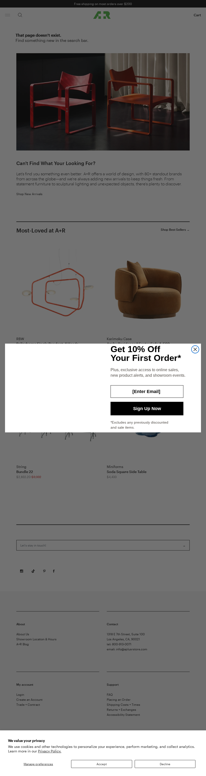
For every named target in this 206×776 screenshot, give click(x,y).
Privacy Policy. (49, 751)
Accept (101, 764)
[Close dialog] (195, 349)
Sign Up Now (147, 408)
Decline (165, 764)
